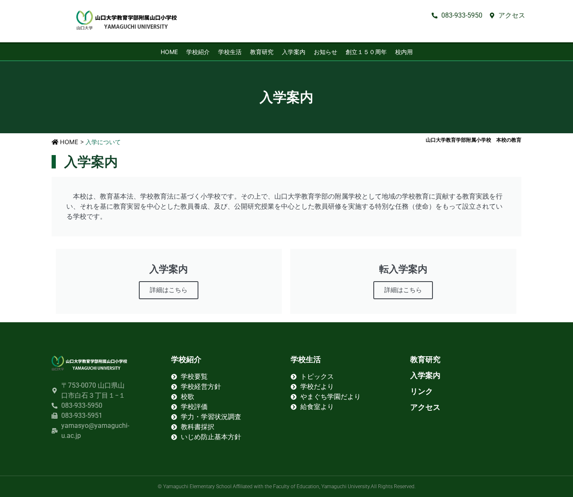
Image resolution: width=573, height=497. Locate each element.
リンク (421, 391)
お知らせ (325, 51)
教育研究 (261, 51)
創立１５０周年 (366, 51)
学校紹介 (198, 51)
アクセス (425, 407)
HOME (169, 51)
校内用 (404, 51)
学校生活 (230, 51)
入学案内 (293, 51)
